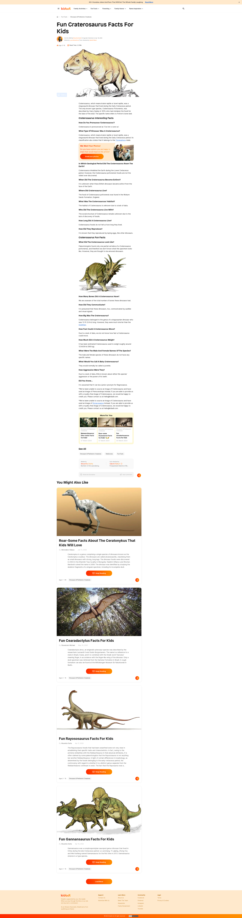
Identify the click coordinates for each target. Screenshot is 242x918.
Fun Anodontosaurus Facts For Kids (122, 435)
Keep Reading (101, 573)
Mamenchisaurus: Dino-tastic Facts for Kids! (87, 435)
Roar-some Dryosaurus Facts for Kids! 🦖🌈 (105, 436)
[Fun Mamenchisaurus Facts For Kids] (88, 422)
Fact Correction (127, 474)
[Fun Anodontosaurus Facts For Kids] (123, 422)
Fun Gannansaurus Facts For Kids (86, 839)
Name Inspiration (135, 9)
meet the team (123, 900)
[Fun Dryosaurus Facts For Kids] (106, 422)
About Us (121, 898)
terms (159, 898)
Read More (149, 2)
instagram (141, 903)
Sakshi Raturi (93, 40)
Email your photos (92, 156)
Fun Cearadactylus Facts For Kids (86, 640)
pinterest (140, 900)
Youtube (140, 909)
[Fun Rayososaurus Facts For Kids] (99, 709)
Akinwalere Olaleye (67, 550)
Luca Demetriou (74, 40)
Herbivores (109, 454)
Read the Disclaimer (89, 474)
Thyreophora (121, 140)
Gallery (63, 95)
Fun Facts (94, 9)
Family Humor (119, 9)
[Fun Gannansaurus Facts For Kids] (99, 810)
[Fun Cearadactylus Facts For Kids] (99, 611)
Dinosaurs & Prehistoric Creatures (88, 430)
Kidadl (58, 16)
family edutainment (124, 906)
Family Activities (80, 9)
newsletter (121, 903)
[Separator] (139, 475)
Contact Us (101, 898)
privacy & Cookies (163, 900)
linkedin (140, 906)
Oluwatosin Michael (68, 645)
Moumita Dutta (77, 38)
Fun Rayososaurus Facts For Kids (86, 738)
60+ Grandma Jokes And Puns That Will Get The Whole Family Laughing (116, 2)
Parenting (105, 9)
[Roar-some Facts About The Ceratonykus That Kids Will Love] (99, 511)
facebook (141, 898)
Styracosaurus (98, 403)
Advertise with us (103, 900)
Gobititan (82, 325)
